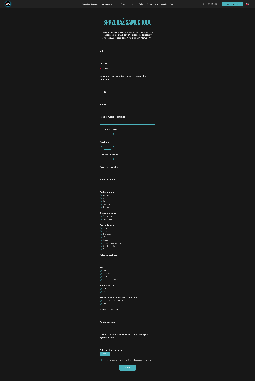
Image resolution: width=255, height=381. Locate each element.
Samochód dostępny (90, 4)
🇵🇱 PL (248, 4)
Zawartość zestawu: (109, 310)
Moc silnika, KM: (108, 180)
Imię (102, 51)
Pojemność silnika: (109, 167)
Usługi (133, 4)
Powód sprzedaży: (109, 322)
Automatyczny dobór (109, 4)
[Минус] (101, 134)
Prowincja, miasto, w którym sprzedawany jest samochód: (123, 77)
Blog (171, 4)
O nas (149, 4)
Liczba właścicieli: (109, 129)
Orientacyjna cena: (109, 154)
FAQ (156, 4)
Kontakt (164, 4)
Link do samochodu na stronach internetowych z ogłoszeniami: (124, 336)
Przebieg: (104, 142)
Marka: (103, 92)
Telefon (103, 64)
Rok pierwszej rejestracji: (112, 117)
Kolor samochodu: (109, 255)
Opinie (141, 4)
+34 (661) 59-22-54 (210, 4)
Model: (103, 104)
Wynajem (124, 4)
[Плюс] (113, 134)
